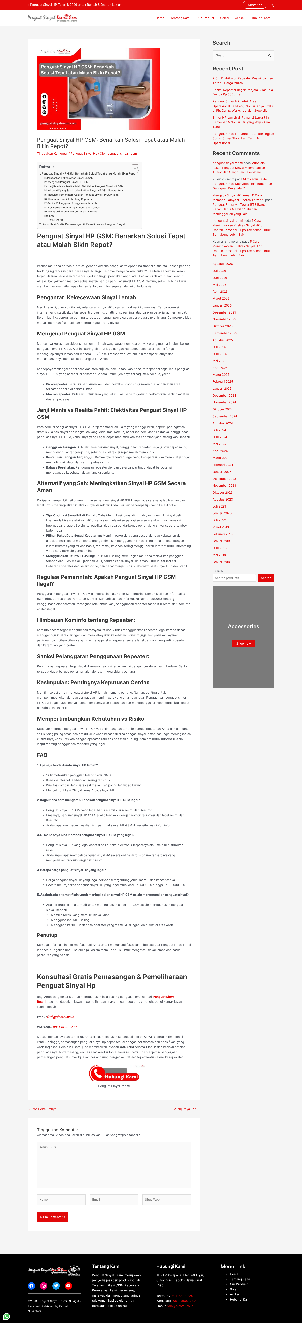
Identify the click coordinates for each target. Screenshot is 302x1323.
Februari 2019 (223, 534)
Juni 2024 (220, 437)
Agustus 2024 (223, 423)
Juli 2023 (219, 506)
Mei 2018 (219, 555)
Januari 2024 (222, 472)
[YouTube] (68, 1286)
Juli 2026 (219, 271)
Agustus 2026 (223, 264)
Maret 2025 (221, 375)
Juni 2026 (220, 278)
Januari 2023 (222, 513)
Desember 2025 (224, 312)
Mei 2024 (219, 444)
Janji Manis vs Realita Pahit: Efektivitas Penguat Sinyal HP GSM (85, 186)
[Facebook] (31, 1286)
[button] (254, 5)
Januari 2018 (222, 562)
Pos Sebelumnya (42, 1109)
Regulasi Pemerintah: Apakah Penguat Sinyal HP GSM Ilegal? (84, 194)
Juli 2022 (219, 520)
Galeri (224, 18)
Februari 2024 (223, 465)
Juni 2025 (220, 354)
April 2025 (220, 368)
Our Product (205, 18)
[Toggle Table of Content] (133, 167)
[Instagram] (43, 1286)
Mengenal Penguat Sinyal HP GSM (68, 182)
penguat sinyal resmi (228, 163)
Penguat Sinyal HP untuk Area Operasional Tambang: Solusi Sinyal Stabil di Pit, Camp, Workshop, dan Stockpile (243, 106)
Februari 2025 (223, 382)
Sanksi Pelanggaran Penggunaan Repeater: (73, 203)
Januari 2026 (222, 305)
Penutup (58, 219)
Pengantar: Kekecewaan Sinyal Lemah (69, 177)
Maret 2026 (221, 298)
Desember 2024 (224, 395)
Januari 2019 (222, 541)
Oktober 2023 (223, 492)
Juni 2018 (220, 548)
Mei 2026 (219, 285)
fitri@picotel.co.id (60, 1017)
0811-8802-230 (65, 1027)
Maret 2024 (221, 458)
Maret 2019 (221, 527)
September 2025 (225, 333)
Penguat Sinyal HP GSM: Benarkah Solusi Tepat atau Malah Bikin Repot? (90, 173)
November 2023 (224, 485)
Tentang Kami (180, 18)
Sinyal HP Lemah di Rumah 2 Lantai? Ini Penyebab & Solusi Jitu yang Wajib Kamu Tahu (242, 122)
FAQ (51, 215)
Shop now (243, 643)
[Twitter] (56, 1286)
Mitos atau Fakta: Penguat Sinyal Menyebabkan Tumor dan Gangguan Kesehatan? (239, 167)
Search (218, 571)
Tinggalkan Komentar (52, 153)
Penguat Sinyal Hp (83, 153)
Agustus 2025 (223, 340)
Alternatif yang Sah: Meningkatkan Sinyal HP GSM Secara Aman (86, 190)
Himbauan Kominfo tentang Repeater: (70, 199)
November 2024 (224, 402)
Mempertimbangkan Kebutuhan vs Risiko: (73, 211)
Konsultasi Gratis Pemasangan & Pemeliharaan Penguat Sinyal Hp (85, 224)
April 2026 (220, 291)
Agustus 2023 (223, 499)
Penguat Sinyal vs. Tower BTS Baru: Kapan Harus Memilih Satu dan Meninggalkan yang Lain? (239, 209)
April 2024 (220, 451)
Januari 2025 (222, 388)
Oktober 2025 (223, 326)
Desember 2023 (224, 479)
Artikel (240, 18)
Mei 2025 (219, 361)
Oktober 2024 (223, 409)
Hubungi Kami (261, 18)
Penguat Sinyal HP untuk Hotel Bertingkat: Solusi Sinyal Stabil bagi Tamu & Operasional (243, 138)
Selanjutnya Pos (186, 1109)
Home (160, 18)
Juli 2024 (219, 430)
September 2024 (225, 416)
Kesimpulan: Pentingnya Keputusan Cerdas (74, 207)
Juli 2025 (219, 347)
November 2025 (224, 319)
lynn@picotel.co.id (180, 1306)
